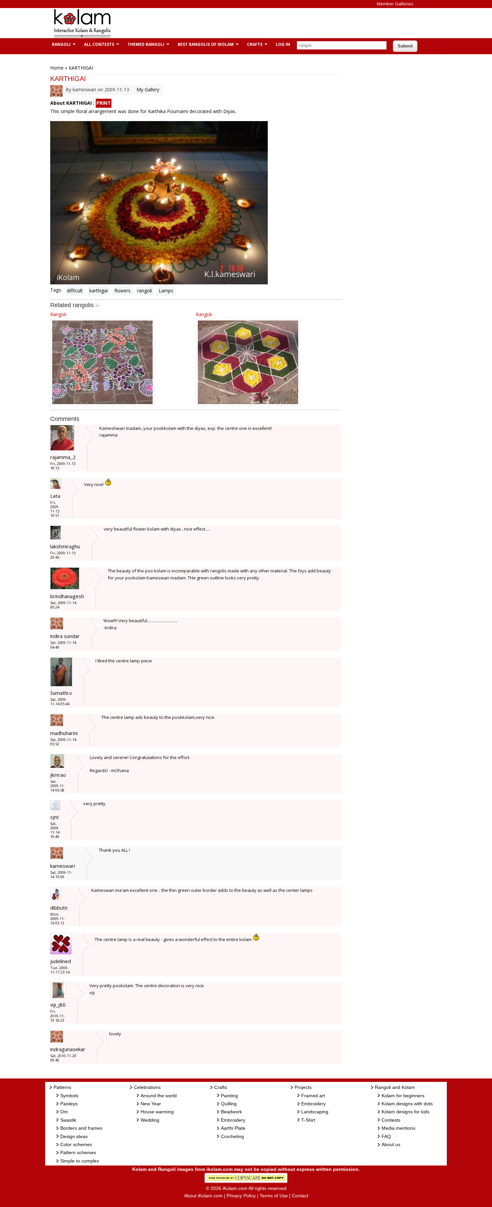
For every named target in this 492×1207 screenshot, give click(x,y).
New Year (151, 1103)
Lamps (166, 290)
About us (391, 1144)
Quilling (229, 1103)
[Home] (82, 36)
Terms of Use (274, 1195)
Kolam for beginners (403, 1095)
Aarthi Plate (233, 1128)
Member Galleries (395, 4)
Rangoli (58, 44)
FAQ (386, 1136)
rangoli (144, 290)
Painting (229, 1095)
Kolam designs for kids (405, 1111)
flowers (122, 290)
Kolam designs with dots (407, 1103)
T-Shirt (308, 1120)
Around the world (159, 1095)
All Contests (95, 44)
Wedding (150, 1120)
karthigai (98, 290)
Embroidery (233, 1120)
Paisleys (69, 1103)
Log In (283, 44)
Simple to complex (79, 1161)
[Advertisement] (240, 23)
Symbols (69, 1095)
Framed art (313, 1095)
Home (57, 68)
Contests (391, 1120)
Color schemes (76, 1144)
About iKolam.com (203, 1195)
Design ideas (74, 1136)
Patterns (62, 1087)
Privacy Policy (241, 1195)
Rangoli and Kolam (395, 1087)
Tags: (56, 290)
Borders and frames (81, 1128)
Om (64, 1111)
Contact (300, 1195)
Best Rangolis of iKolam (202, 44)
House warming (157, 1111)
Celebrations (147, 1087)
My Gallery (148, 89)
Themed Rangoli (142, 44)
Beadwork (231, 1111)
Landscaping (314, 1111)
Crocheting (232, 1136)
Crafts (251, 44)
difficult (75, 290)
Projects (303, 1087)
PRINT (103, 103)
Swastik (68, 1120)
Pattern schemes (78, 1152)
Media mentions (398, 1128)
